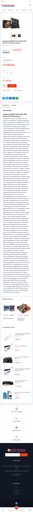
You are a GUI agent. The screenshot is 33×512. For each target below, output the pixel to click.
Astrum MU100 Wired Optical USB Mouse (22, 393)
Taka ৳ (29, 1)
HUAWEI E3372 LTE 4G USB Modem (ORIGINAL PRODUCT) (23, 334)
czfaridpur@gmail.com (16, 474)
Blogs (17, 10)
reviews (14, 105)
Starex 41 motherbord (8, 318)
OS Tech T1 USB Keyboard (21, 346)
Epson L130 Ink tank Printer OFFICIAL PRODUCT (21, 381)
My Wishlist (16, 491)
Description (5, 105)
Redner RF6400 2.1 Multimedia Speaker (22, 358)
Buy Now (12, 86)
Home (4, 10)
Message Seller (17, 50)
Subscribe (23, 455)
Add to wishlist (6, 90)
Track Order (16, 493)
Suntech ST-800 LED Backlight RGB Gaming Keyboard (22, 369)
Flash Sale (11, 10)
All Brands (24, 10)
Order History (16, 489)
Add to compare (18, 90)
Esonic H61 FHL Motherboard (21, 319)
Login (16, 487)
